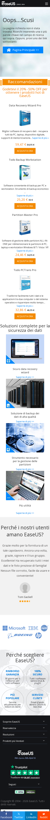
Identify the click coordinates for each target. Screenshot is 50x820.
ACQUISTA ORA (25, 150)
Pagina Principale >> (25, 50)
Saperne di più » (40, 137)
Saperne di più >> (25, 377)
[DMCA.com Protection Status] (30, 792)
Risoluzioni (8, 734)
